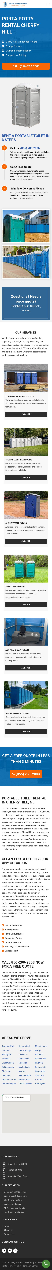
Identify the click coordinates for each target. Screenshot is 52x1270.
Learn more (26, 414)
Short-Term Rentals (13, 1200)
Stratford (39, 1075)
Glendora (6, 1075)
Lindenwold (24, 1058)
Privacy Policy (15, 1266)
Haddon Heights (9, 1083)
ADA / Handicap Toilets (14, 1208)
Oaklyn (38, 1050)
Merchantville (25, 1075)
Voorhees (39, 1079)
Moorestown (24, 1079)
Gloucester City (9, 1079)
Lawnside (23, 1054)
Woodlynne (40, 1083)
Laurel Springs (25, 1050)
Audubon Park (8, 1046)
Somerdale (40, 1071)
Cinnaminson (8, 1063)
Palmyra (39, 1054)
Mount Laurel (41, 1046)
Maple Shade (24, 1067)
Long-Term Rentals (12, 1204)
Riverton (39, 1063)
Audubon (6, 1050)
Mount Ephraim (25, 1083)
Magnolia (23, 1063)
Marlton (22, 1071)
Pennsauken (40, 1058)
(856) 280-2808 (30, 148)
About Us (8, 1230)
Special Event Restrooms (15, 1196)
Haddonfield (24, 1046)
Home (6, 1226)
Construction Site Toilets (15, 1192)
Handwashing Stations (14, 1212)
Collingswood (8, 1067)
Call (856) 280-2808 (25, 66)
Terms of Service (30, 1266)
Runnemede (40, 1067)
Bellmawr (6, 1058)
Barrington (6, 1054)
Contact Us (9, 1234)
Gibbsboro (6, 1071)
